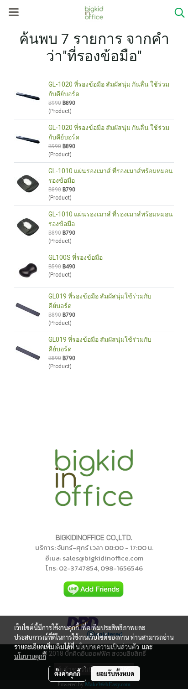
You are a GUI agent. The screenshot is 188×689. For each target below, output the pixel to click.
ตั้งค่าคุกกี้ (67, 673)
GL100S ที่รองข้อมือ (75, 257)
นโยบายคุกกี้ (30, 656)
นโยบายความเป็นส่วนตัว (107, 647)
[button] (176, 13)
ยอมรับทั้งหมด (115, 673)
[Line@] (94, 589)
